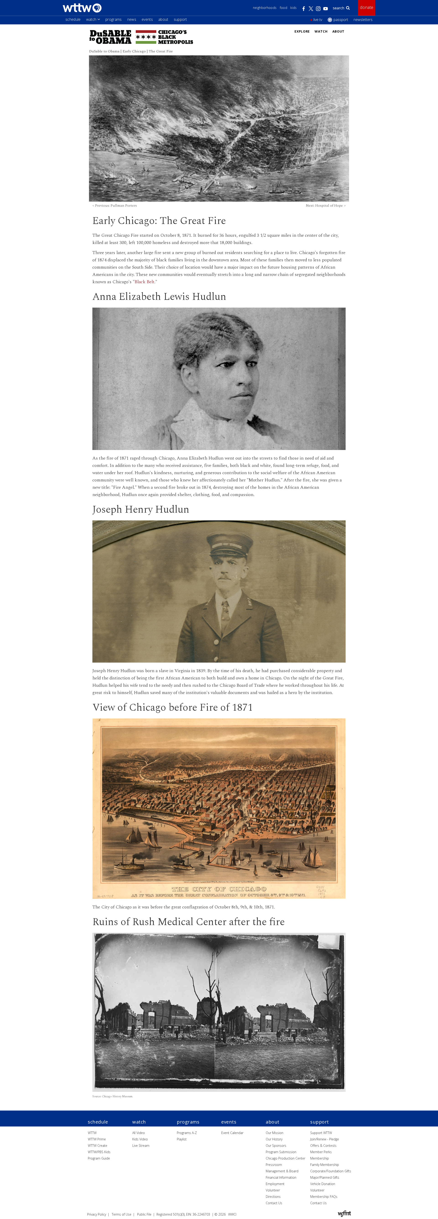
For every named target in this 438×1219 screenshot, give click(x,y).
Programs (113, 19)
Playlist (182, 1139)
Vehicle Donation (322, 1184)
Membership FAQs (323, 1196)
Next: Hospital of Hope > (326, 205)
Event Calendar (232, 1133)
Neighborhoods (265, 7)
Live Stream (140, 1145)
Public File (144, 1214)
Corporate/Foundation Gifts (330, 1171)
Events (147, 19)
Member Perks (321, 1152)
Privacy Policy (96, 1214)
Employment (275, 1184)
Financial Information (281, 1177)
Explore (302, 31)
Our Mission (274, 1133)
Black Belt (144, 281)
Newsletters (363, 19)
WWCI (232, 1214)
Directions (273, 1196)
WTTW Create (97, 1145)
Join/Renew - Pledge (324, 1139)
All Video (138, 1133)
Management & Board (282, 1171)
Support (180, 19)
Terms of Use (121, 1214)
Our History (274, 1139)
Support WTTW (321, 1133)
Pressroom (274, 1164)
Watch (91, 19)
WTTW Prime (97, 1139)
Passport (341, 19)
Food (283, 7)
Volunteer (273, 1190)
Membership (319, 1158)
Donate (366, 7)
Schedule (73, 19)
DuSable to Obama (104, 51)
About (163, 19)
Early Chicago (134, 51)
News (131, 19)
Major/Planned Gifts (324, 1177)
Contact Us (274, 1203)
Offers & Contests (323, 1145)
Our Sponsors (276, 1145)
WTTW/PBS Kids (99, 1152)
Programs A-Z (187, 1133)
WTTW (92, 1133)
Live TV (317, 19)
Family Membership (324, 1164)
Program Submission (281, 1152)
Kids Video (140, 1139)
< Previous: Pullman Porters (114, 205)
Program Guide (99, 1158)
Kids (293, 7)
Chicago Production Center (285, 1158)
